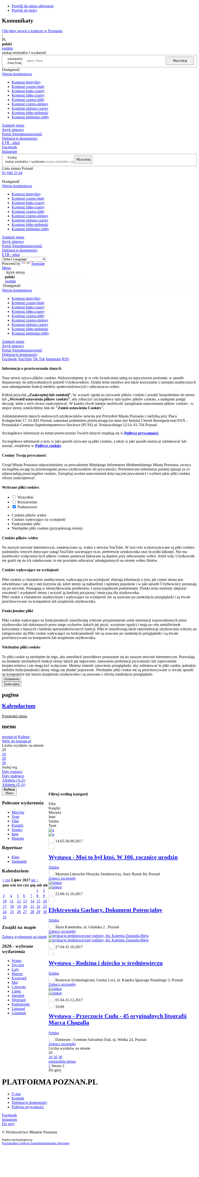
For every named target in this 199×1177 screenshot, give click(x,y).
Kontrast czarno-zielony (30, 104)
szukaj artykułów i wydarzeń (24, 161)
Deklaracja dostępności (29, 1102)
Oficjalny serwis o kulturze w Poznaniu (32, 31)
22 (38, 906)
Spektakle (19, 861)
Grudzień (19, 1013)
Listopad (18, 1009)
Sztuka (17, 830)
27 (25, 912)
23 (45, 906)
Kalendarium (18, 706)
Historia (18, 838)
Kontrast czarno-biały (28, 87)
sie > (34, 880)
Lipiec (16, 991)
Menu (6, 268)
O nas (16, 1094)
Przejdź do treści (24, 10)
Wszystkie (25, 497)
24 (5, 912)
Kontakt (18, 1098)
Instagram (9, 151)
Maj (15, 982)
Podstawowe (27, 507)
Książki (17, 825)
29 (38, 912)
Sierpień (18, 995)
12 (19, 901)
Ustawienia (11, 679)
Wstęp (16, 961)
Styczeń (18, 965)
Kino (15, 857)
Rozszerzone (27, 502)
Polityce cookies (48, 446)
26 (19, 912)
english (7, 48)
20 (25, 906)
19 (19, 906)
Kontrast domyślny (26, 82)
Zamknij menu (13, 125)
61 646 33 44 (12, 173)
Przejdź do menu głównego (33, 6)
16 (45, 901)
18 (12, 906)
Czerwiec (19, 987)
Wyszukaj (180, 60)
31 (5, 917)
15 (38, 901)
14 (32, 901)
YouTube (25, 359)
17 (5, 906)
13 (25, 901)
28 (32, 912)
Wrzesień (19, 1000)
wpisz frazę (19, 61)
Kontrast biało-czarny (28, 91)
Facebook (9, 147)
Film (15, 821)
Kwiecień (19, 978)
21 (32, 906)
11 (12, 901)
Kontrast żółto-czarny (28, 95)
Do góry (55, 1070)
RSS (65, 359)
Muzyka (18, 812)
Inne (15, 834)
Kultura (24, 737)
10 (5, 901)
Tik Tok (39, 359)
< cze (6, 880)
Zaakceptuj (11, 684)
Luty (15, 969)
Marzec (17, 974)
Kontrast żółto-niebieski (30, 113)
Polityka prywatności (28, 1107)
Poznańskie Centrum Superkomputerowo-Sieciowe (35, 1143)
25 (12, 912)
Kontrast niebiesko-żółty (30, 117)
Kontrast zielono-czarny (30, 108)
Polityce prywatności (141, 433)
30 (45, 912)
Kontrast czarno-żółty (28, 100)
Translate (38, 264)
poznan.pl (9, 737)
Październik (21, 1004)
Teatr (15, 817)
